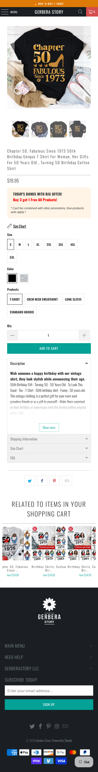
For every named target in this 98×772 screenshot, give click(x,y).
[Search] (80, 12)
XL (37, 244)
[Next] (87, 73)
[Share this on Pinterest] (54, 480)
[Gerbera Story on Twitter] (32, 726)
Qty (9, 325)
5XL (12, 257)
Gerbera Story (49, 12)
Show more (49, 427)
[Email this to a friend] (67, 480)
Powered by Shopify (62, 740)
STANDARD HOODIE (22, 312)
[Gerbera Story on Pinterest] (48, 726)
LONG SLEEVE (73, 299)
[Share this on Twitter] (29, 480)
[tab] (49, 363)
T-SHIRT (15, 299)
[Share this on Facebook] (42, 480)
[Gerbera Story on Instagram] (57, 726)
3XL (61, 244)
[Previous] (11, 73)
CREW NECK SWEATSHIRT (42, 299)
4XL (72, 244)
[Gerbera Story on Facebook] (40, 726)
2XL (49, 244)
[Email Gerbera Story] (65, 726)
